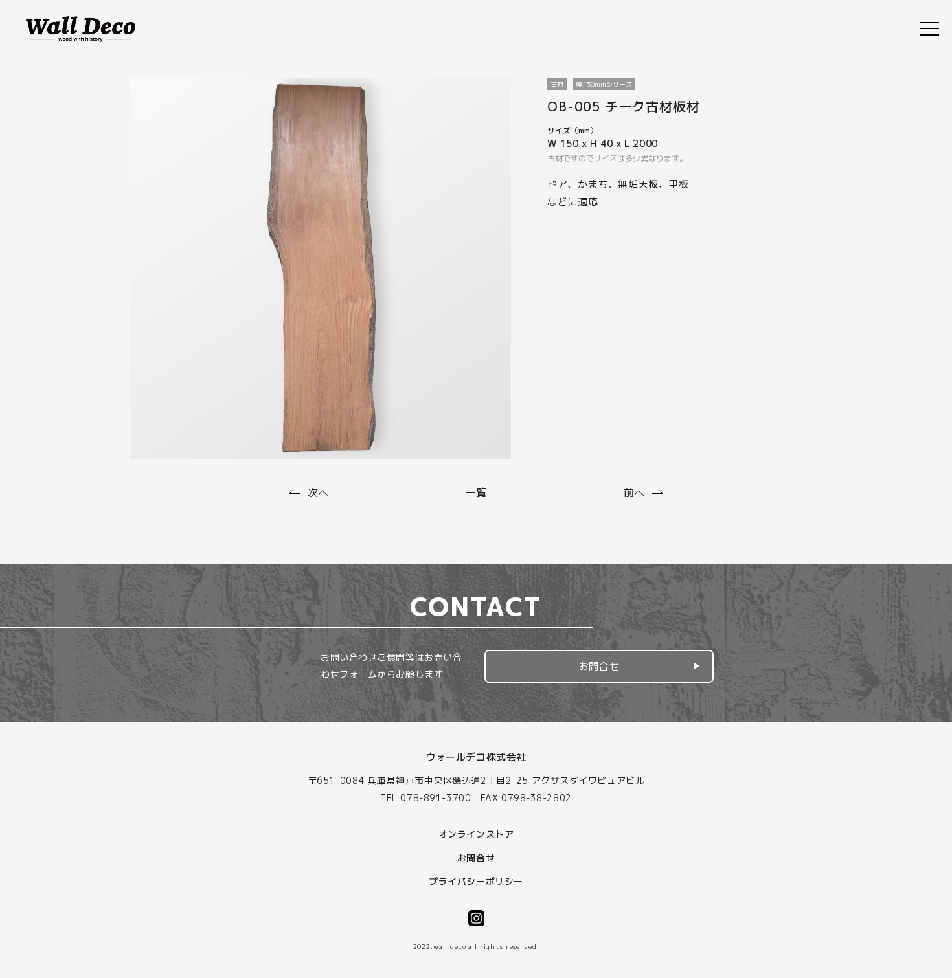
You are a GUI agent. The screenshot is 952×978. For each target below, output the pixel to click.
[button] (599, 666)
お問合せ (599, 666)
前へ (634, 492)
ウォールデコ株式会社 (476, 757)
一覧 (476, 492)
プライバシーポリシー (476, 881)
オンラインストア (476, 834)
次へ (318, 492)
